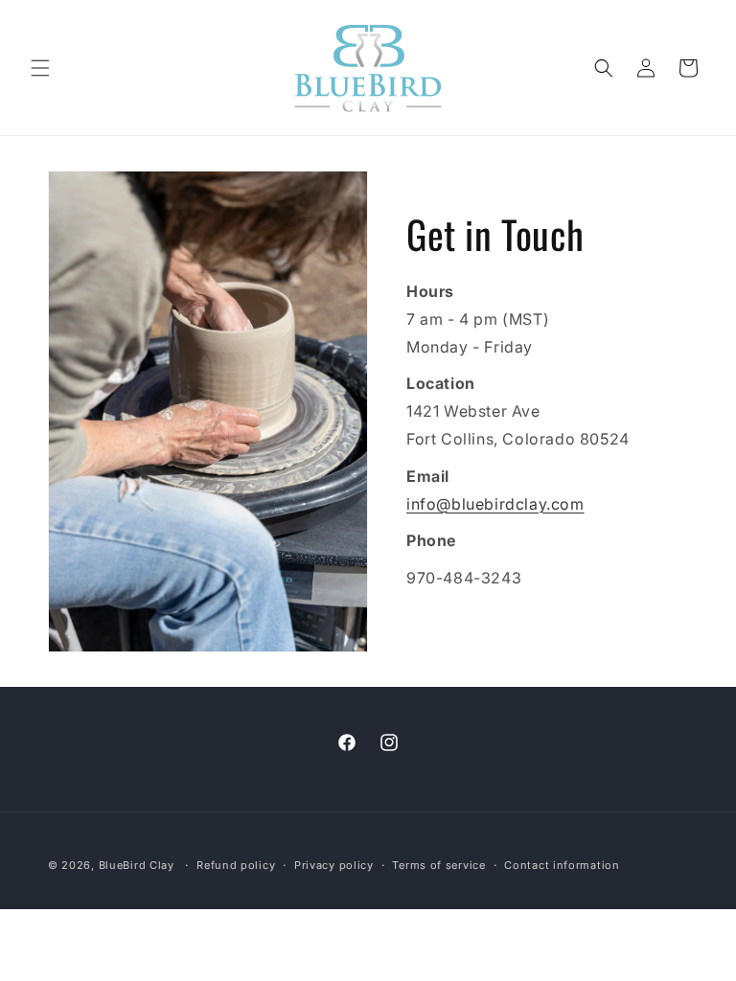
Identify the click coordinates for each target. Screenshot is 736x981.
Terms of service (438, 865)
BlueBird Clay (136, 865)
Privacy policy (334, 865)
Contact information (561, 865)
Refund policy (235, 865)
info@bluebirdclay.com (495, 503)
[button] (40, 68)
